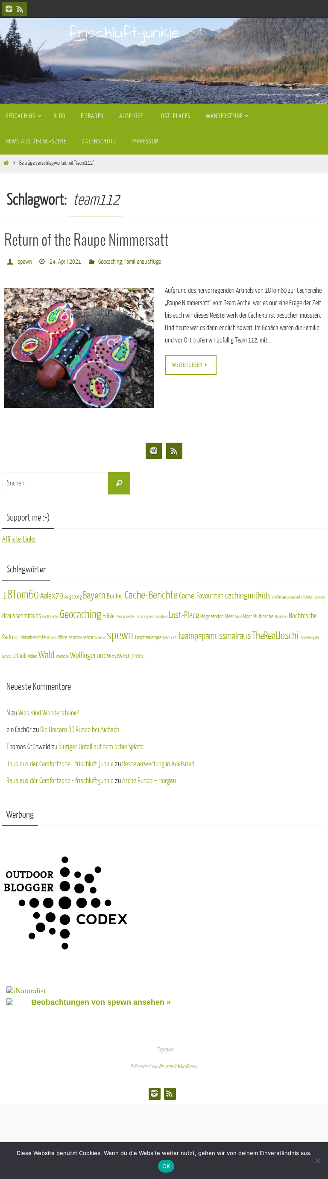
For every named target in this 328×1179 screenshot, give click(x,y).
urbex (6, 654)
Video (32, 654)
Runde (51, 635)
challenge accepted (286, 594)
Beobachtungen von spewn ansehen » (101, 1000)
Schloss (99, 635)
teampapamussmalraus (214, 633)
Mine (238, 614)
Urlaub (19, 653)
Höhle (108, 613)
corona (320, 594)
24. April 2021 (65, 260)
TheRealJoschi (275, 633)
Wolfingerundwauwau (99, 652)
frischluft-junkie (123, 32)
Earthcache (50, 614)
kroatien (161, 614)
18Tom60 (20, 593)
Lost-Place (184, 613)
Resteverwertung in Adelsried (158, 761)
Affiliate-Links (19, 537)
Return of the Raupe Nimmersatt (86, 241)
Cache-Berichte (151, 593)
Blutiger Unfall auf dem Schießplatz (101, 744)
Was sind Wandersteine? (48, 710)
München (281, 614)
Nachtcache (303, 613)
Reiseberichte (33, 634)
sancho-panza (80, 635)
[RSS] (20, 9)
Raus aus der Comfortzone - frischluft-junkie (60, 761)
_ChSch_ (137, 654)
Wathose (62, 654)
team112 (170, 635)
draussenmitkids (21, 613)
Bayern (94, 593)
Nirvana (166, 1064)
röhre (62, 635)
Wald (46, 652)
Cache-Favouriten (201, 594)
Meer (229, 613)
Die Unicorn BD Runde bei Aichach (79, 727)
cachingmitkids (248, 593)
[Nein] (317, 1160)
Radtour (10, 634)
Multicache (263, 613)
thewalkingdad (309, 635)
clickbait (307, 594)
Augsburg (73, 595)
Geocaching (110, 260)
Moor (247, 613)
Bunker (115, 594)
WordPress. (187, 1064)
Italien (120, 614)
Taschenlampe (148, 634)
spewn (25, 260)
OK (166, 1166)
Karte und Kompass (140, 614)
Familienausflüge (142, 260)
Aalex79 (51, 593)
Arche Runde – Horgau (149, 778)
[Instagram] (9, 9)
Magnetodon (212, 613)
